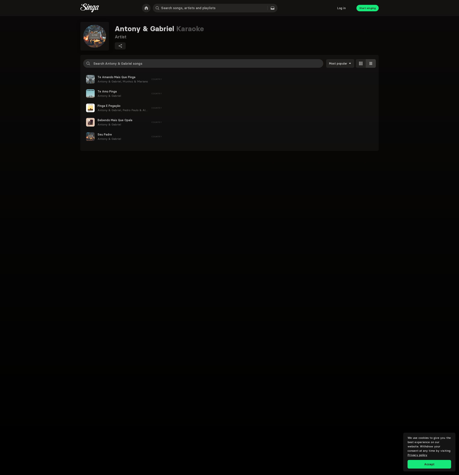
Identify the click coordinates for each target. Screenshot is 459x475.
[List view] (371, 63)
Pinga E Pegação (109, 106)
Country (156, 79)
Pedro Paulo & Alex (136, 110)
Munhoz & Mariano (135, 81)
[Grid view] (361, 63)
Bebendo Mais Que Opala (115, 120)
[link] (146, 8)
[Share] (120, 45)
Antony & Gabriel (110, 81)
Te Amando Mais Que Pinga (116, 77)
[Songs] (272, 8)
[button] (229, 79)
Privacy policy (417, 455)
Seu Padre (105, 134)
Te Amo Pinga (107, 91)
